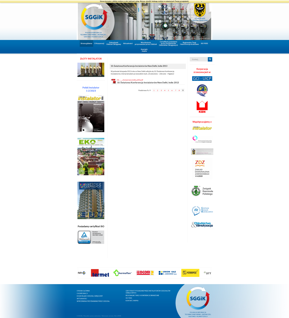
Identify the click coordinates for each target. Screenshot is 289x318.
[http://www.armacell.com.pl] (204, 273)
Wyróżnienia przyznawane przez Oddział (146, 43)
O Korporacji (99, 43)
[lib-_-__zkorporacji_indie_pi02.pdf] (114, 81)
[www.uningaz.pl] (159, 273)
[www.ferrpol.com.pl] (181, 273)
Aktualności (128, 43)
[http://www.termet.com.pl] (91, 273)
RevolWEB (117, 316)
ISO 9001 (204, 43)
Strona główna (86, 43)
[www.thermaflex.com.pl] (114, 273)
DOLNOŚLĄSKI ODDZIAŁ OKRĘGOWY (200, 19)
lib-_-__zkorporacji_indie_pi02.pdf (130, 80)
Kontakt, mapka (144, 50)
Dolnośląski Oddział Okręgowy (113, 43)
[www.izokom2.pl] (136, 273)
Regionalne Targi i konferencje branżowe (189, 43)
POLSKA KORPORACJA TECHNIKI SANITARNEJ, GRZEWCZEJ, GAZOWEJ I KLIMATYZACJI (93, 35)
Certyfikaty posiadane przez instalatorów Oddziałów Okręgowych (168, 43)
